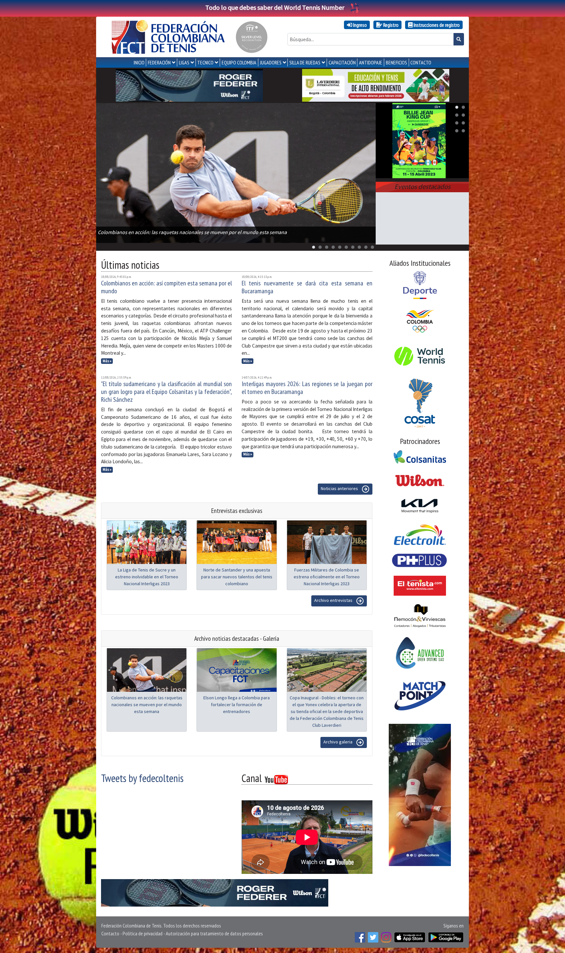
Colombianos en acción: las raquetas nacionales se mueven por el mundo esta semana (146, 704)
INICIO (139, 62)
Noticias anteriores (340, 488)
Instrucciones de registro (436, 25)
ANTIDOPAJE (370, 62)
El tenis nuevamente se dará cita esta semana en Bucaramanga (307, 287)
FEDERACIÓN (159, 62)
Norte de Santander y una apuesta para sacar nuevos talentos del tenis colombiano (236, 577)
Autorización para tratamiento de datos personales (214, 933)
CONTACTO (420, 62)
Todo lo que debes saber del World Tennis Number (274, 7)
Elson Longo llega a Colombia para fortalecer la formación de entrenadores (236, 704)
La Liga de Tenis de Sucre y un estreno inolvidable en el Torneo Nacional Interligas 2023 (146, 577)
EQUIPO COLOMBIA (239, 62)
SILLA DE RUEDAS (304, 62)
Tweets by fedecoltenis (142, 778)
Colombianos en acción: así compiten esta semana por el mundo (166, 287)
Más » (107, 361)
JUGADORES (271, 62)
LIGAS (184, 62)
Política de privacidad (143, 933)
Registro (390, 25)
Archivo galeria (338, 742)
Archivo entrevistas (333, 600)
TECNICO (205, 62)
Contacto (110, 933)
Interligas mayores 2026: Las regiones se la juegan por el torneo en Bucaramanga (307, 388)
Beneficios (396, 62)
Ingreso (359, 25)
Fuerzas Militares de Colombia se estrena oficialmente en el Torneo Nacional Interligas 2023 (327, 577)
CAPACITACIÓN (342, 62)
